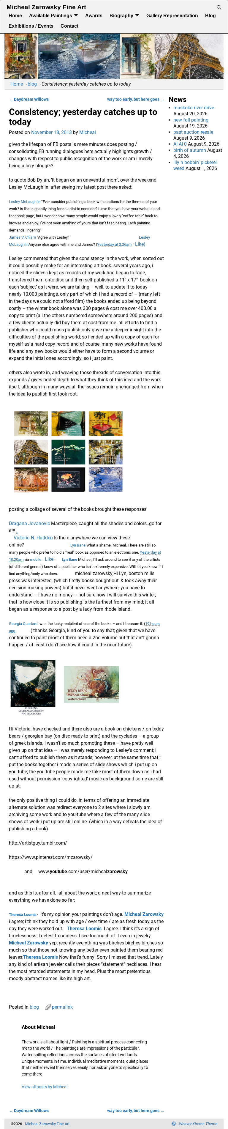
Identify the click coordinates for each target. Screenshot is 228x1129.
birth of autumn (189, 150)
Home (15, 15)
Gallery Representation (172, 15)
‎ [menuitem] (75, 871)
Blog (210, 15)
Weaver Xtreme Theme (198, 1124)
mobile (35, 559)
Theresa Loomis (23, 914)
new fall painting (190, 120)
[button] (59, 559)
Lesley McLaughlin (24, 201)
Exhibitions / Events (31, 26)
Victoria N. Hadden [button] (34, 538)
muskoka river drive (193, 108)
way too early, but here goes (135, 99)
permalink (62, 1007)
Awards (93, 15)
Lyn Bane (78, 545)
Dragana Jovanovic (30, 523)
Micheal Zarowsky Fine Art (46, 7)
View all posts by (44, 1086)
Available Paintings (50, 15)
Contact (69, 26)
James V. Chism (22, 237)
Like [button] (49, 559)
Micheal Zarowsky (144, 914)
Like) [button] (140, 244)
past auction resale (193, 132)
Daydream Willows (29, 99)
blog (32, 84)
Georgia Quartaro (23, 623)
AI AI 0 (180, 144)
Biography (121, 15)
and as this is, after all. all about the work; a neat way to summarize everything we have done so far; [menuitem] (80, 896)
